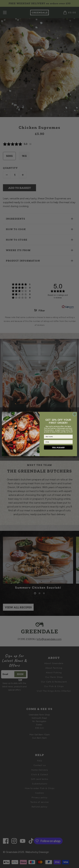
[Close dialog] (74, 414)
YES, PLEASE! (58, 447)
